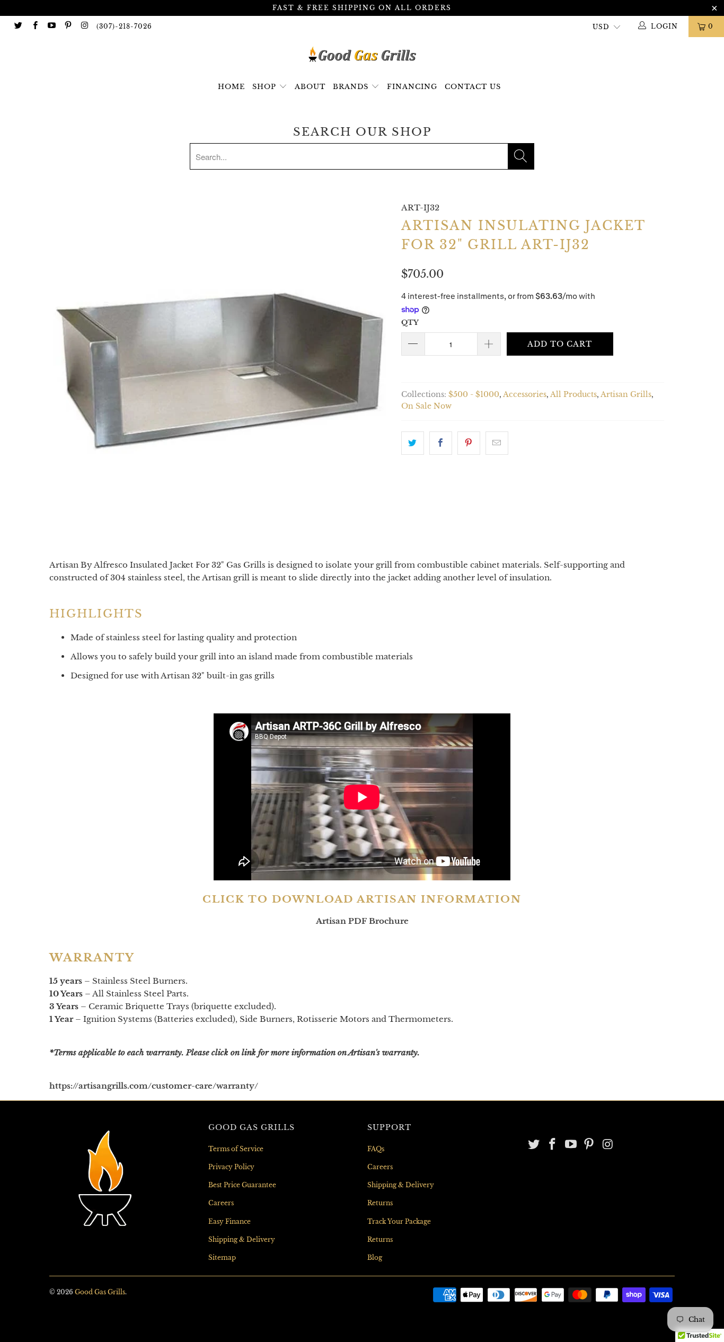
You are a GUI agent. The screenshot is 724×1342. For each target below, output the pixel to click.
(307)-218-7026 (124, 26)
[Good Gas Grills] (362, 54)
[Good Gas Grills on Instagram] (84, 26)
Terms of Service (235, 1149)
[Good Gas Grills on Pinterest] (67, 26)
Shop (264, 86)
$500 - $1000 (473, 394)
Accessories (524, 394)
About (310, 86)
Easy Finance (229, 1221)
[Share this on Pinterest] (468, 443)
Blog (374, 1257)
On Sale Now (426, 406)
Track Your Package (399, 1221)
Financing (412, 86)
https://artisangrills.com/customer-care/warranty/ (153, 1086)
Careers (221, 1203)
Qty (410, 322)
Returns (380, 1203)
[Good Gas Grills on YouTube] (51, 26)
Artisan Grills (626, 394)
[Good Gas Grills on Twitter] (17, 26)
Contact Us (473, 86)
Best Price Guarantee (242, 1185)
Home (231, 86)
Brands (352, 86)
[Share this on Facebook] (440, 443)
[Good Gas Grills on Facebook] (34, 26)
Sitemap (222, 1257)
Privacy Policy (231, 1167)
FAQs (375, 1149)
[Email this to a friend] (496, 443)
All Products (573, 394)
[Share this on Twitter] (412, 443)
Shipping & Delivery (241, 1239)
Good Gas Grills (100, 1292)
